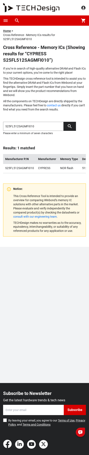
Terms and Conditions (37, 424)
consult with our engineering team (35, 216)
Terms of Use (66, 420)
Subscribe (74, 410)
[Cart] (83, 20)
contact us (54, 105)
